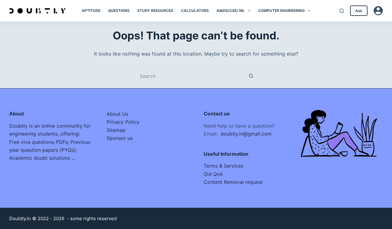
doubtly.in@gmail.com (246, 134)
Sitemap (116, 130)
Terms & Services (223, 166)
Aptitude (91, 10)
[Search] (341, 11)
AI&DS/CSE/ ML (231, 10)
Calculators (195, 10)
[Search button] (251, 76)
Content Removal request (233, 182)
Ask (358, 10)
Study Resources (155, 10)
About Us (117, 114)
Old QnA (213, 174)
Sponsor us (120, 138)
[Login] (378, 10)
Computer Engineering (281, 10)
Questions (119, 10)
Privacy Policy (123, 122)
